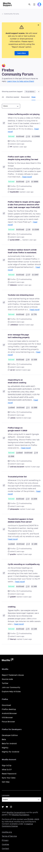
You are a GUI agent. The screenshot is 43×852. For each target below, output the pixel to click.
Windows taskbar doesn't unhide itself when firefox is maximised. (22, 251)
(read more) (27, 177)
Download (6, 705)
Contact (5, 848)
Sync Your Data (8, 778)
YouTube (7, 807)
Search (29, 4)
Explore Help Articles (11, 691)
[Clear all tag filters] (38, 91)
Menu (34, 4)
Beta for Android (9, 743)
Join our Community (11, 687)
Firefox (13, 141)
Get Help (6, 782)
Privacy (5, 840)
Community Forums (11, 14)
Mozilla (7, 660)
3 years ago (25, 370)
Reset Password (9, 774)
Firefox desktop (9, 709)
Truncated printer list (17, 477)
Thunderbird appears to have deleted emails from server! (20, 520)
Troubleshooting (25, 141)
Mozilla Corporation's (16, 812)
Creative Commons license (17, 825)
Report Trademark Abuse (13, 675)
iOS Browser (7, 717)
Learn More (21, 53)
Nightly (5, 748)
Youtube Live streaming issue (21, 295)
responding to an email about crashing (17, 381)
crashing (11, 607)
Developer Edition (10, 735)
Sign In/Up (6, 765)
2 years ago (29, 325)
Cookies (5, 844)
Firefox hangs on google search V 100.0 (17, 429)
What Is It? (7, 769)
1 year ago (23, 147)
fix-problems (30, 91)
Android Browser (9, 713)
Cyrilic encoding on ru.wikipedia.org (24, 564)
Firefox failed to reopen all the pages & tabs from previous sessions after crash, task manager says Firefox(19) (24, 204)
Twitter (5, 683)
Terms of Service (9, 836)
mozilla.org (7, 832)
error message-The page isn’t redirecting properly (19, 336)
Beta (4, 739)
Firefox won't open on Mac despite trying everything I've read (23, 158)
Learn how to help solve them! (20, 81)
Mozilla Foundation (20, 815)
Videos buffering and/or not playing (23, 114)
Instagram (11, 807)
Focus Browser (8, 722)
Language (5, 795)
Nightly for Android (10, 752)
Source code (7, 679)
